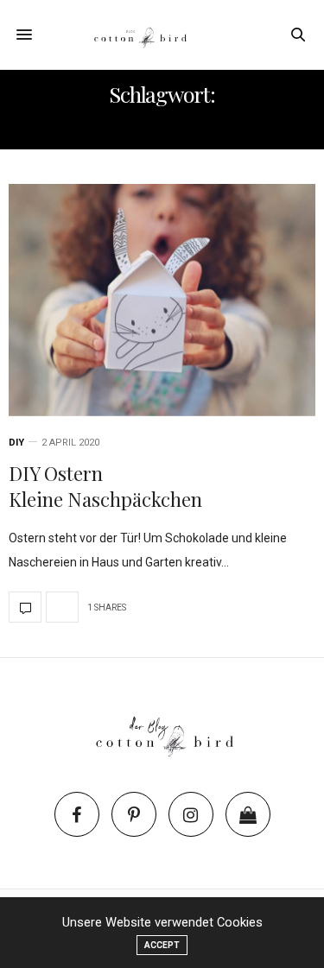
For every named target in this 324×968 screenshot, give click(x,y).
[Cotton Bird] (162, 34)
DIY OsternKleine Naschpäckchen (105, 486)
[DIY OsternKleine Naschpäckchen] (162, 300)
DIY (16, 442)
